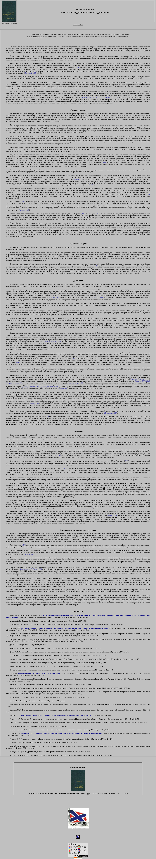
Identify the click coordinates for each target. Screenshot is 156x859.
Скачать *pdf (78, 25)
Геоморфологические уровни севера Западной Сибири (39, 673)
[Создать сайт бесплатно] (78, 858)
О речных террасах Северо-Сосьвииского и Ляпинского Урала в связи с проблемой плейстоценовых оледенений (64, 628)
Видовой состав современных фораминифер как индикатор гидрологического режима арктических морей (61, 733)
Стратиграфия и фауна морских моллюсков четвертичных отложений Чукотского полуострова (56, 715)
